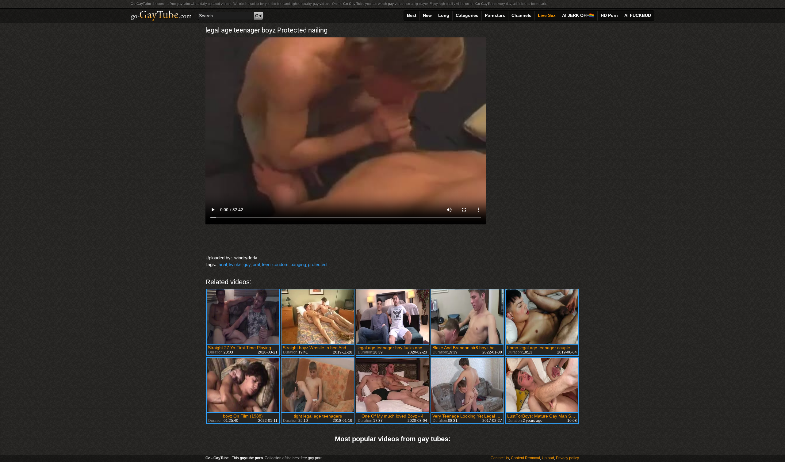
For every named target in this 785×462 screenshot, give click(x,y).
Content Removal (525, 458)
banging (298, 264)
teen (266, 264)
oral (256, 264)
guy (247, 264)
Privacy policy (567, 458)
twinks (235, 264)
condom (280, 264)
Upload (548, 458)
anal (223, 264)
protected (317, 264)
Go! (259, 15)
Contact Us (500, 458)
